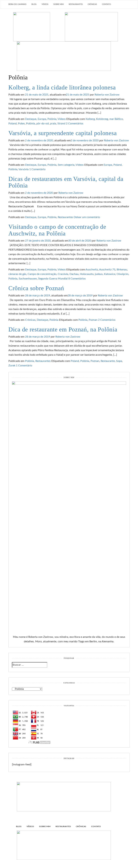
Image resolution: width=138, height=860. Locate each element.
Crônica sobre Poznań (36, 288)
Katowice (109, 274)
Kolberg (90, 119)
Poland (12, 123)
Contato (106, 4)
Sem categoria (66, 164)
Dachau (74, 274)
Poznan (93, 320)
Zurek (11, 365)
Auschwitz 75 (107, 269)
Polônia (51, 119)
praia (53, 123)
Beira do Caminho (17, 4)
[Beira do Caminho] (69, 41)
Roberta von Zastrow (107, 94)
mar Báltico (116, 119)
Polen (21, 123)
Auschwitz (91, 269)
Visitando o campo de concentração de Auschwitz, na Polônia (57, 230)
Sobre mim (58, 4)
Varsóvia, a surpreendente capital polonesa (62, 133)
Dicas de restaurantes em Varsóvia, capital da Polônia (65, 182)
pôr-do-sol (42, 123)
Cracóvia (63, 274)
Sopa (119, 361)
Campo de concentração (42, 274)
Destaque (30, 119)
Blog (34, 4)
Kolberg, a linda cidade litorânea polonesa (62, 87)
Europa (42, 119)
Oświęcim (122, 274)
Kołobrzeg (102, 119)
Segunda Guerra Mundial (53, 278)
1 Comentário (37, 169)
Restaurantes (76, 4)
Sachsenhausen (28, 278)
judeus (99, 274)
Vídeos (45, 4)
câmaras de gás (17, 274)
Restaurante (108, 361)
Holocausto (87, 274)
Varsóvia (24, 169)
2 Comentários (74, 123)
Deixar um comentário (87, 217)
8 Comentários (77, 278)
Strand (61, 123)
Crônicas (92, 4)
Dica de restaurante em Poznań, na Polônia (62, 329)
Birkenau (122, 269)
